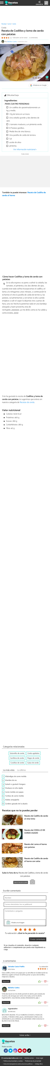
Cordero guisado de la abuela (16, 803)
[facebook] (6, 1051)
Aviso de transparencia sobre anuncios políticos (18, 1064)
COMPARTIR (39, 4)
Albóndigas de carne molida (15, 776)
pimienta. (13, 146)
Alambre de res (11, 780)
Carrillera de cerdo (17, 758)
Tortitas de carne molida (14, 796)
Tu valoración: (11, 933)
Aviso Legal (39, 1058)
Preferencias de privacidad (33, 1061)
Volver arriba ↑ (25, 1035)
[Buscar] (46, 3)
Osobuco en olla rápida (14, 788)
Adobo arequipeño (12, 799)
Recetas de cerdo (27, 402)
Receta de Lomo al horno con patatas (35, 846)
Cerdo (14, 24)
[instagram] (15, 1051)
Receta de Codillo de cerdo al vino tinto (36, 817)
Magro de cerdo (33, 758)
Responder (6, 981)
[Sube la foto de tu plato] (32, 882)
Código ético (39, 1064)
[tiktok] (29, 1051)
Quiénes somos (29, 1058)
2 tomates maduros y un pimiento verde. (25, 124)
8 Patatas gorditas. (16, 128)
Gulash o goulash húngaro (15, 784)
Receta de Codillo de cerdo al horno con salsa (36, 860)
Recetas (4, 24)
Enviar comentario (37, 939)
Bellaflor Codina (12, 41)
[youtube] (20, 1051)
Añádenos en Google (40, 85)
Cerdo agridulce (33, 753)
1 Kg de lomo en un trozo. (19, 114)
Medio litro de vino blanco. (20, 131)
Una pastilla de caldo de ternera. (22, 135)
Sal (10, 139)
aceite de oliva (15, 142)
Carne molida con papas (14, 792)
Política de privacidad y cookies (13, 1061)
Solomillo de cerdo (17, 753)
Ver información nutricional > (25, 149)
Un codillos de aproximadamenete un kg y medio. (23, 109)
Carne (9, 24)
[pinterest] (24, 1051)
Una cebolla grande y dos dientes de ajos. (22, 119)
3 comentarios (33, 38)
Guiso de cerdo (33, 762)
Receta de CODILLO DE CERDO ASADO (34, 832)
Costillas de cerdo (17, 762)
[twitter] (10, 1051)
